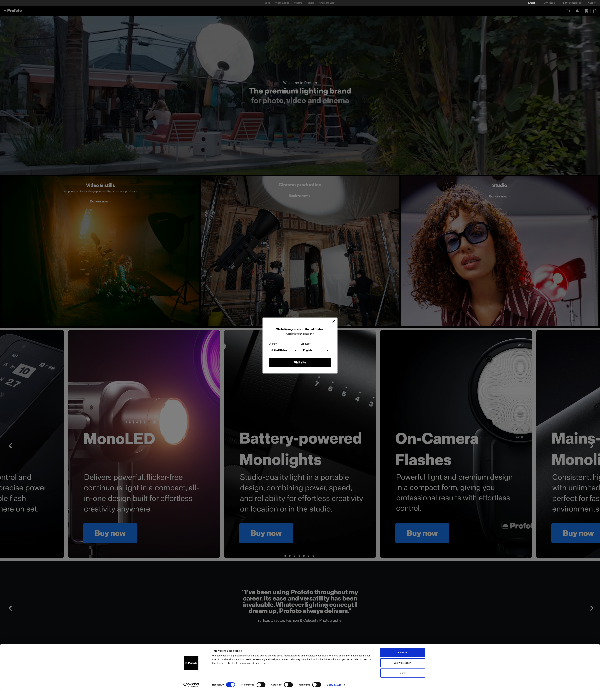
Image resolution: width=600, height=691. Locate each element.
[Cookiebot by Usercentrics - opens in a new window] (191, 685)
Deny (402, 673)
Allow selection (402, 662)
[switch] (261, 684)
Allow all (403, 652)
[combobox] (284, 350)
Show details (334, 684)
